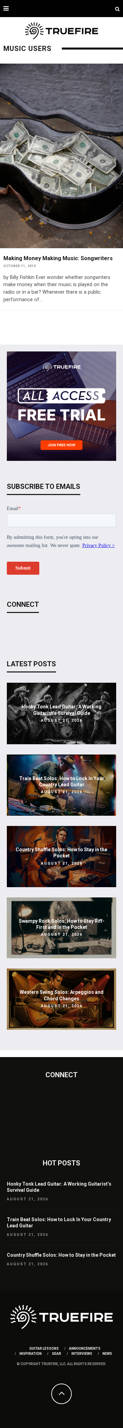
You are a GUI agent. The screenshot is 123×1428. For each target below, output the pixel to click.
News (107, 1354)
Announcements (84, 1348)
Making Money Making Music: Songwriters (58, 258)
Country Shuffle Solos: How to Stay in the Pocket (61, 1255)
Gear (56, 1354)
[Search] (117, 8)
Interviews (81, 1354)
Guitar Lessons (44, 1348)
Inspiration (30, 1354)
